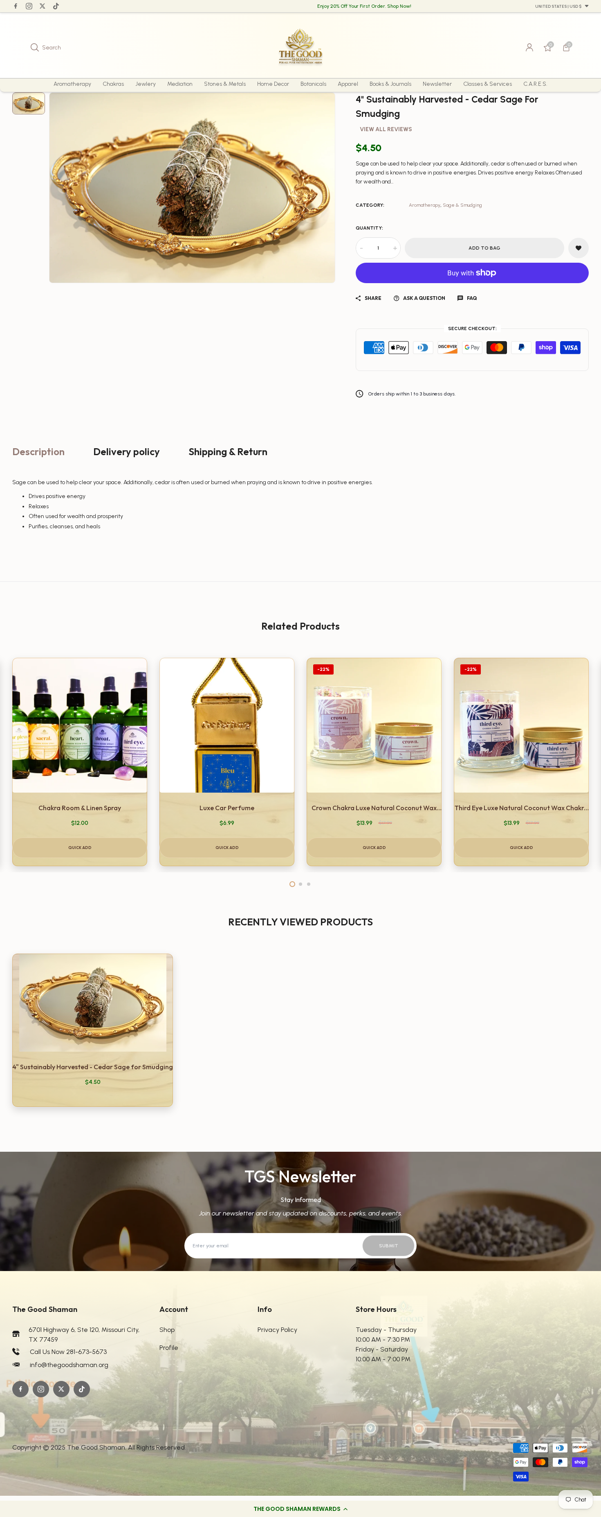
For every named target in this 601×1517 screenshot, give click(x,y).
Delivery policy (126, 451)
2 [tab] (300, 884)
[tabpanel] (79, 762)
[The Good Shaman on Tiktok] (56, 6)
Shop (167, 1330)
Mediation (180, 83)
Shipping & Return (227, 451)
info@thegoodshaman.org (69, 1365)
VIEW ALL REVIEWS (386, 129)
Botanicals (313, 83)
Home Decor (273, 83)
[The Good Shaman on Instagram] (29, 6)
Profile (168, 1348)
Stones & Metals (225, 83)
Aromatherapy (72, 83)
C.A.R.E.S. (535, 83)
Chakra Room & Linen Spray (79, 808)
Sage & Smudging (462, 205)
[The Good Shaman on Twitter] (42, 6)
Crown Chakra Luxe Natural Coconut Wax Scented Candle (374, 808)
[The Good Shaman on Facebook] (15, 6)
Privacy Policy (277, 1330)
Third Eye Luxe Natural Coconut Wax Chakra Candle (521, 808)
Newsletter (437, 83)
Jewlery (145, 83)
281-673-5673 (86, 1352)
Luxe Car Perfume (227, 808)
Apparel (348, 83)
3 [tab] (308, 884)
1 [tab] (292, 884)
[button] (300, 1509)
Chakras (113, 83)
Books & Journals (390, 83)
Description (38, 451)
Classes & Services (487, 83)
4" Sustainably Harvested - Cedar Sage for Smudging (92, 1067)
